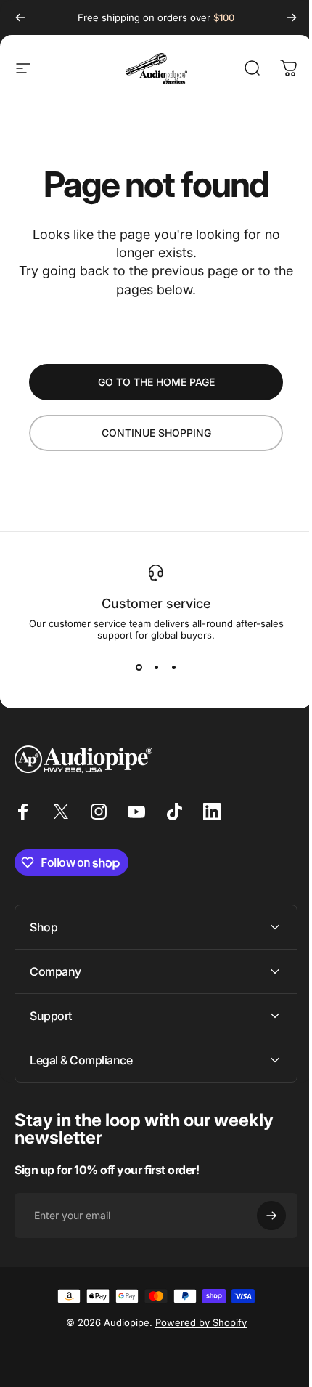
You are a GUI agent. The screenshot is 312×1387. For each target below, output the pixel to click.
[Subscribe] (260, 1215)
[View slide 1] (138, 667)
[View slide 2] (156, 667)
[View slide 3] (173, 667)
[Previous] (20, 17)
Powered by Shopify (195, 1322)
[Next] (292, 17)
